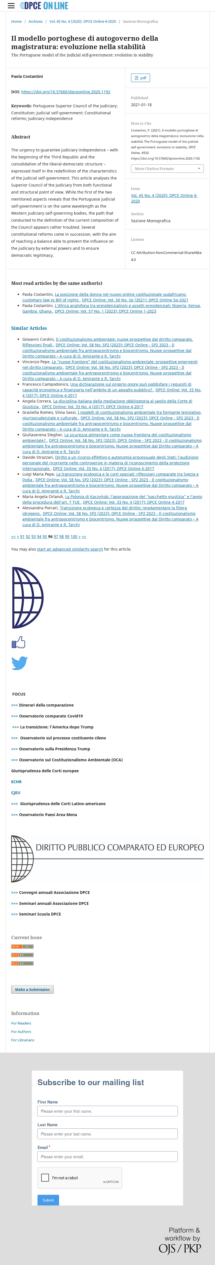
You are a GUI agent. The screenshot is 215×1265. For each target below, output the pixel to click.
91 (22, 536)
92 (28, 536)
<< (13, 536)
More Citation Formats (154, 168)
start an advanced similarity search (70, 549)
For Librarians (22, 1040)
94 (39, 536)
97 (56, 536)
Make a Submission (32, 989)
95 (45, 536)
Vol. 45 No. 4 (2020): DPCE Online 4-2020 (83, 21)
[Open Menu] (11, 5)
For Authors (21, 1031)
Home (16, 21)
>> (84, 536)
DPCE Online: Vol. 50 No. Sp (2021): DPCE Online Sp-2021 (135, 300)
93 (33, 536)
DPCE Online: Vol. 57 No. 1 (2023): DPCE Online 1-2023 (105, 311)
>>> (14, 705)
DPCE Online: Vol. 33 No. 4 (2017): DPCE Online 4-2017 (92, 406)
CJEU (15, 792)
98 (61, 536)
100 (74, 536)
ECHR (16, 781)
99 (67, 536)
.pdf (142, 77)
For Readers (21, 1023)
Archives (36, 21)
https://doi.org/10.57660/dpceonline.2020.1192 (65, 91)
